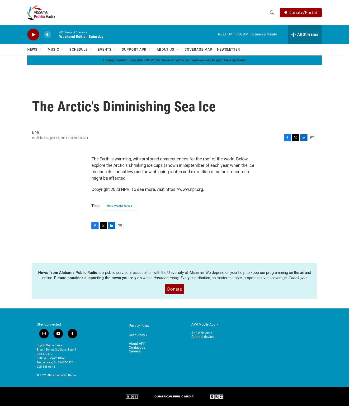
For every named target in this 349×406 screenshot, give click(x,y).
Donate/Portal (302, 12)
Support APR (134, 49)
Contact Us (137, 347)
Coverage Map (198, 49)
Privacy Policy (139, 325)
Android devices (203, 337)
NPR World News (119, 206)
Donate (174, 289)
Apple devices (201, 333)
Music (53, 49)
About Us (165, 49)
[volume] (47, 34)
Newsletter (228, 49)
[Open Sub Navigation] (41, 49)
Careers (135, 351)
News (32, 49)
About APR (137, 344)
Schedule (78, 49)
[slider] (55, 34)
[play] (33, 34)
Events (105, 49)
